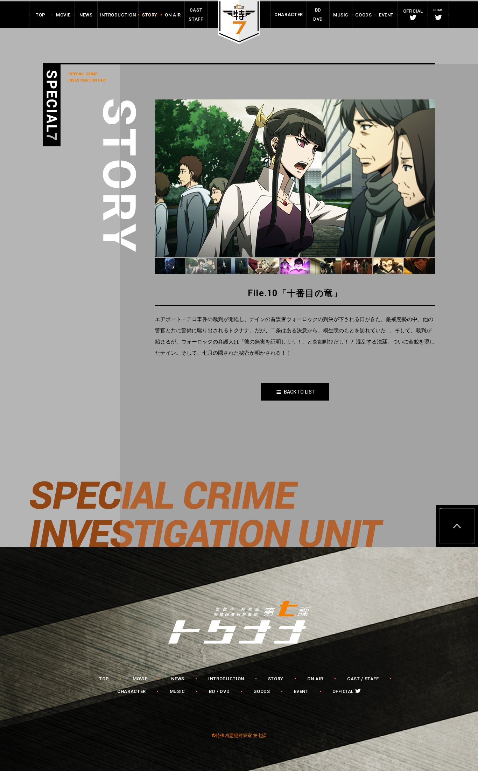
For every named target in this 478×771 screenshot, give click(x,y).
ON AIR (315, 678)
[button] (170, 266)
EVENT (301, 691)
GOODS (261, 691)
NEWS (177, 678)
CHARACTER (131, 691)
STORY (275, 678)
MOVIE (140, 678)
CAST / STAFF (363, 678)
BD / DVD (219, 691)
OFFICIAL (343, 691)
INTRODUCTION (226, 678)
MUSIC (177, 691)
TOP (104, 678)
